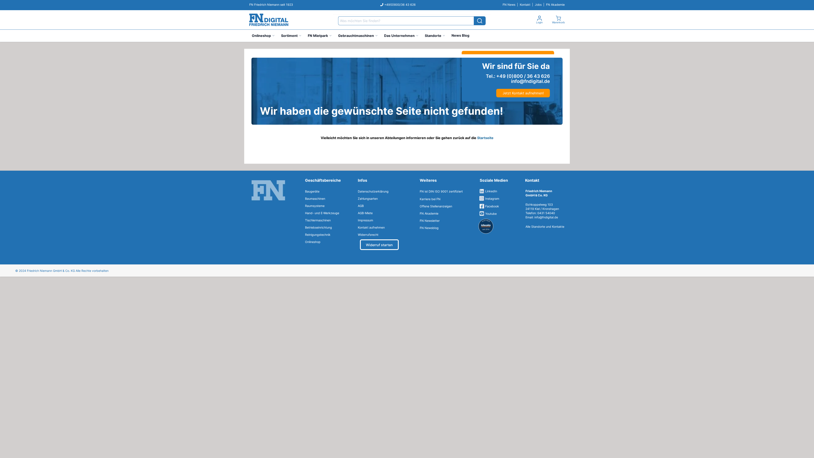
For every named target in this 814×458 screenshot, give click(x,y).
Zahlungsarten (368, 198)
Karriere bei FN (430, 199)
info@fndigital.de (546, 217)
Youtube (491, 213)
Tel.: (518, 76)
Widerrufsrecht (368, 234)
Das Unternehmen (399, 36)
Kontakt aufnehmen (371, 227)
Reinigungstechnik (317, 234)
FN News (509, 4)
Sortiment (289, 36)
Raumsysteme (315, 206)
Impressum (365, 220)
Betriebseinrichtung (318, 227)
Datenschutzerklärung (373, 191)
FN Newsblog (429, 228)
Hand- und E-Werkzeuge (322, 213)
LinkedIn (491, 191)
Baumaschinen (315, 198)
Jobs (538, 4)
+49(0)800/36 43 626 (400, 4)
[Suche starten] (480, 20)
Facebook (492, 206)
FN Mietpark (318, 36)
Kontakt (525, 4)
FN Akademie (555, 4)
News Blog (460, 35)
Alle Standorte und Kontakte (544, 226)
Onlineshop (261, 36)
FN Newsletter (430, 220)
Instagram (492, 198)
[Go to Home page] (268, 20)
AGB (361, 206)
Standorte (433, 36)
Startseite (485, 138)
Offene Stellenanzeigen (436, 206)
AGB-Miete (365, 213)
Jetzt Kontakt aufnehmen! (523, 93)
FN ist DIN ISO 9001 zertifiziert (441, 191)
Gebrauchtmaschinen (356, 36)
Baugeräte (312, 191)
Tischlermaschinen (318, 220)
